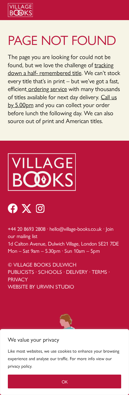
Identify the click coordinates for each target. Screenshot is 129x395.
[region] (64, 362)
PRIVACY (18, 279)
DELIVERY (77, 271)
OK (65, 381)
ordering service (47, 88)
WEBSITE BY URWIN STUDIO (41, 286)
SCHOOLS (50, 271)
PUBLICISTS (21, 271)
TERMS (99, 271)
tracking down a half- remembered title (60, 68)
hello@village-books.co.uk (75, 228)
